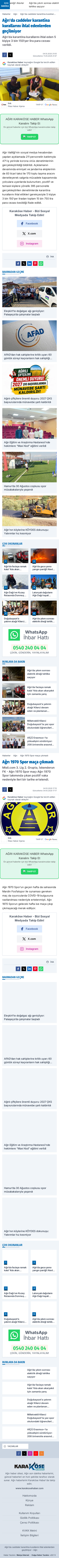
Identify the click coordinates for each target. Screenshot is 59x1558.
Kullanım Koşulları (29, 1513)
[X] (24, 1453)
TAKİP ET (31, 137)
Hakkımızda (29, 1495)
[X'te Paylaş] (10, 55)
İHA (16, 104)
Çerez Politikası (29, 1522)
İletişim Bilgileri (29, 1535)
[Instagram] (30, 1453)
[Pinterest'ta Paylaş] (35, 263)
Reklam (29, 1505)
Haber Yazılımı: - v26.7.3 (30, 1555)
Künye (29, 1500)
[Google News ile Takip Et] (51, 105)
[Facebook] (18, 1453)
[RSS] (41, 1453)
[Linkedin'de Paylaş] (29, 263)
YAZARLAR (12, 1446)
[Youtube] (36, 1453)
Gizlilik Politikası (29, 1517)
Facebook (32, 223)
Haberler (6, 14)
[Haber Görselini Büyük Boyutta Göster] (29, 84)
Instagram (32, 243)
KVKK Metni (29, 1530)
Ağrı (15, 14)
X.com (32, 233)
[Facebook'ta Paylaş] (4, 55)
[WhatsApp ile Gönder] (41, 263)
